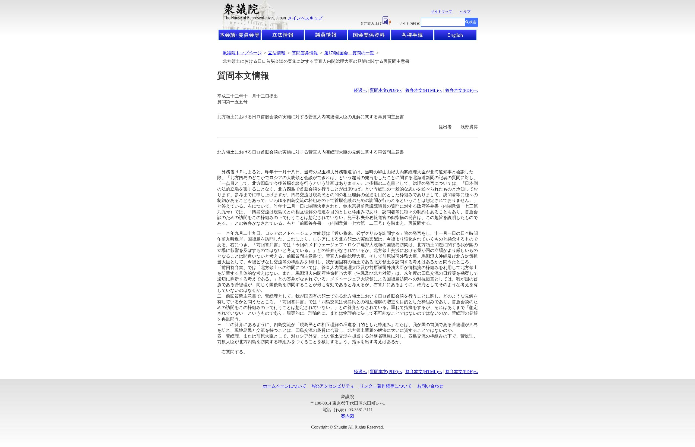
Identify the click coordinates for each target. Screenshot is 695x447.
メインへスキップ (305, 18)
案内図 (347, 416)
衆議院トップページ (242, 53)
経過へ (360, 90)
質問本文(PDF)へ (386, 90)
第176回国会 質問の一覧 (349, 53)
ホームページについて (284, 386)
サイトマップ (441, 12)
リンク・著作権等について (386, 386)
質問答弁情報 (305, 53)
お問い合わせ (430, 386)
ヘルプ (465, 12)
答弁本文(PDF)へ (461, 90)
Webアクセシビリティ (333, 386)
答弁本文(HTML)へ (423, 90)
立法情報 (276, 53)
